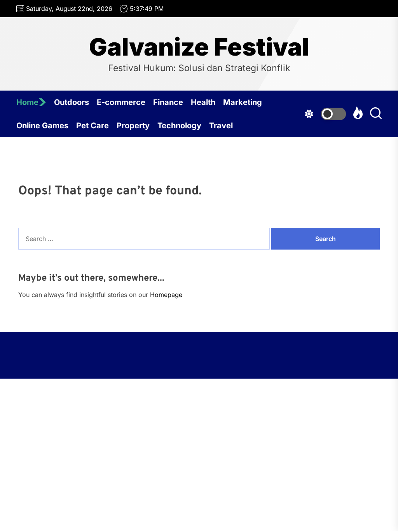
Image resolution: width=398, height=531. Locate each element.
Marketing (242, 102)
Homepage (166, 295)
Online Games (42, 125)
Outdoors (71, 102)
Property (133, 125)
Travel (221, 125)
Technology (179, 125)
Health (203, 102)
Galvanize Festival (199, 47)
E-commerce (121, 102)
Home (27, 102)
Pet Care (92, 125)
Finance (168, 102)
